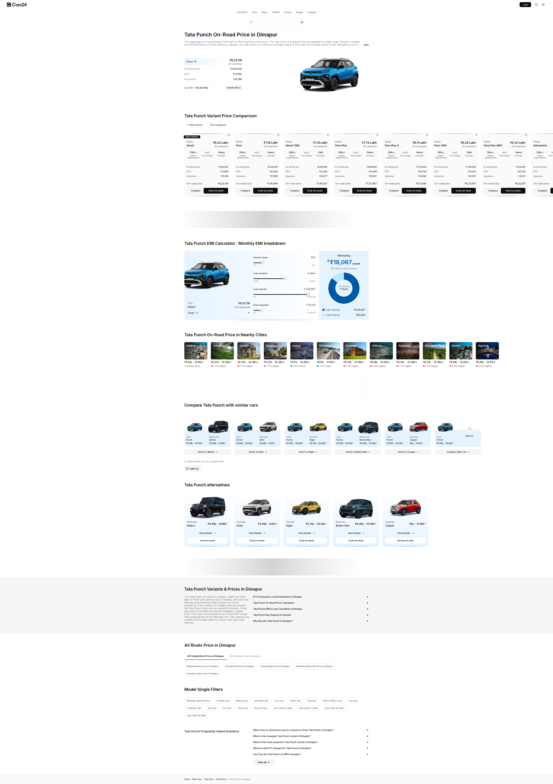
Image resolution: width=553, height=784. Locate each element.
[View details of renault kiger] (306, 519)
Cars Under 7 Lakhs (308, 708)
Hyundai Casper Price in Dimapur (202, 673)
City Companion (218, 125)
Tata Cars (209, 779)
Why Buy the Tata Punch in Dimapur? (273, 620)
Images (299, 12)
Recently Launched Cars (198, 701)
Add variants (196, 125)
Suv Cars (279, 701)
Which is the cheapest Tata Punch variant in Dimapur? (282, 736)
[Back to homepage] (17, 4)
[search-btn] (536, 4)
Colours (288, 12)
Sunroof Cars (261, 708)
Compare (312, 12)
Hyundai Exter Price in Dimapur (239, 666)
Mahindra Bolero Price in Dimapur (202, 666)
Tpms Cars (243, 708)
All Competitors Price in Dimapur (205, 656)
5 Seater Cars (223, 701)
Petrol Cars (295, 701)
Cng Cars (311, 701)
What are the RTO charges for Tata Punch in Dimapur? (282, 748)
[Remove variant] (229, 135)
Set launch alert (405, 540)
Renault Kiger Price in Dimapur (275, 666)
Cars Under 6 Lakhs (283, 708)
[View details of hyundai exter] (257, 519)
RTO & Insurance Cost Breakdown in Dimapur (277, 596)
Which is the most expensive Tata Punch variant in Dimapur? (285, 742)
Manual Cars (242, 701)
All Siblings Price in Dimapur (245, 656)
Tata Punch (242, 12)
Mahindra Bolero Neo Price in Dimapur (314, 666)
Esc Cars (227, 708)
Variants (276, 12)
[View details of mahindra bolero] (207, 519)
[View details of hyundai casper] (405, 519)
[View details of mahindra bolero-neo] (356, 519)
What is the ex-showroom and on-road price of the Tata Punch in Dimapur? (293, 730)
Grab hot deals (216, 190)
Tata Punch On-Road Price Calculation (273, 602)
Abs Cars (212, 708)
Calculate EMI (232, 88)
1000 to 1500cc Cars (332, 701)
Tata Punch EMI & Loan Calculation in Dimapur (277, 608)
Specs (265, 12)
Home (187, 779)
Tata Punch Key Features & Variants (272, 614)
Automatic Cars (261, 701)
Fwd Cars (353, 701)
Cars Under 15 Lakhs (196, 715)
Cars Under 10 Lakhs (334, 708)
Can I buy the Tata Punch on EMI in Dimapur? (277, 754)
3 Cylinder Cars (194, 708)
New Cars (197, 779)
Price (254, 12)
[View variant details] (207, 164)
